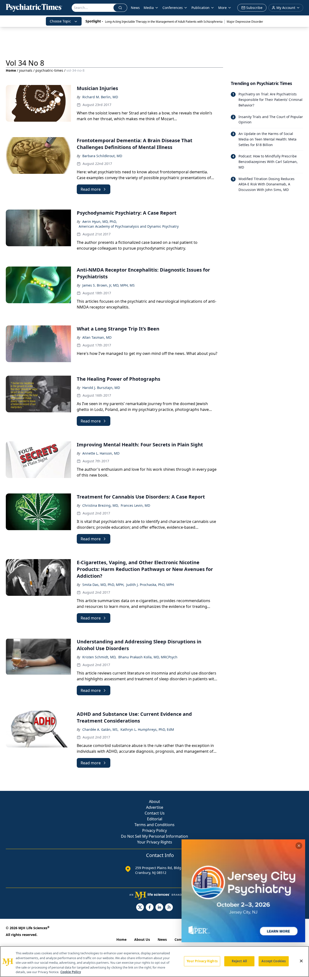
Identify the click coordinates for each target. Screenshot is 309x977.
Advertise (154, 807)
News (135, 7)
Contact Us (155, 813)
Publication (200, 7)
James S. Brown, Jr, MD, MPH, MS (108, 285)
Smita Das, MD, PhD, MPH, (103, 584)
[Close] (301, 961)
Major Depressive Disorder (245, 22)
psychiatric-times (49, 70)
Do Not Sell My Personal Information (154, 836)
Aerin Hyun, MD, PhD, (99, 221)
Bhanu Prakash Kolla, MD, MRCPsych (147, 657)
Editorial (154, 819)
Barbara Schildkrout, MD (102, 156)
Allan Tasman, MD (97, 337)
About (154, 801)
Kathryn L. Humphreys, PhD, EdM (147, 729)
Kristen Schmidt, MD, (99, 657)
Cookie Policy (70, 972)
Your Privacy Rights (154, 842)
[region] (154, 961)
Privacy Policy (154, 830)
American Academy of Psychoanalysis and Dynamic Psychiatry (129, 226)
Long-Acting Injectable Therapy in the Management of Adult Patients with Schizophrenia (164, 22)
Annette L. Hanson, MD (100, 453)
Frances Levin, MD (135, 505)
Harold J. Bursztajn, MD (101, 387)
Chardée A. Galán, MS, (100, 729)
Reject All (239, 961)
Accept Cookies (273, 961)
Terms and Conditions (154, 824)
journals (25, 70)
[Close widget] (298, 845)
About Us (142, 939)
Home (11, 70)
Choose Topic (60, 21)
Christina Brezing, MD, (100, 505)
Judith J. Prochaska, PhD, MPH (150, 584)
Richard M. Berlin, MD (100, 97)
